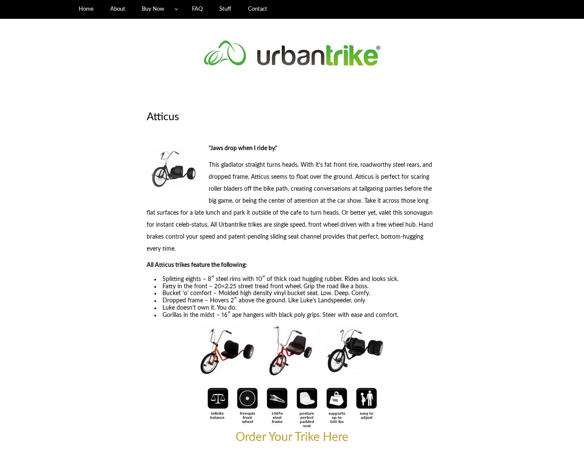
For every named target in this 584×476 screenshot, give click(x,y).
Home (86, 9)
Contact (257, 9)
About (117, 9)
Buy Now (153, 9)
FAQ (197, 9)
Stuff (225, 9)
